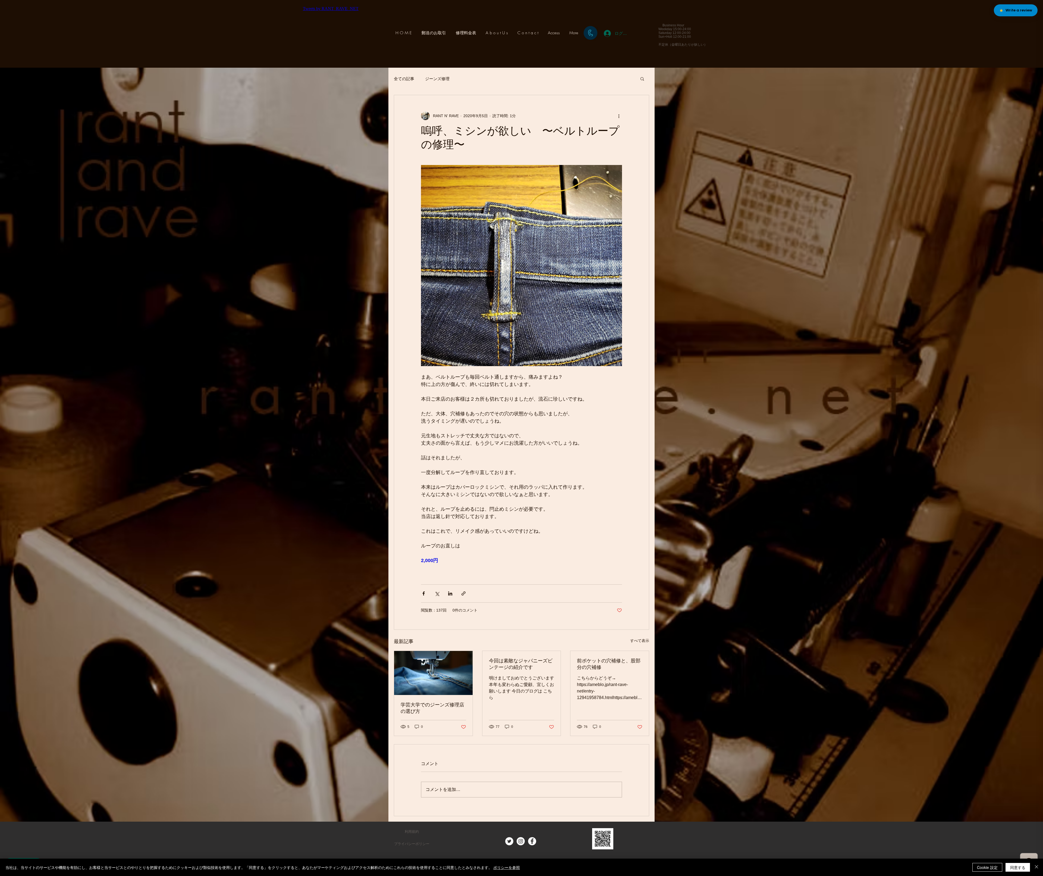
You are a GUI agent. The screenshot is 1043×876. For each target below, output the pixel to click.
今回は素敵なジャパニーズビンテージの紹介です (520, 664)
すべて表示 (639, 640)
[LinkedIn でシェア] (450, 593)
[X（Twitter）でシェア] (436, 593)
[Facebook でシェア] (423, 593)
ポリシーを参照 (506, 867)
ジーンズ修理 (437, 78)
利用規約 (412, 832)
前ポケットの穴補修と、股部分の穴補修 (608, 664)
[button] (642, 78)
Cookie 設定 (987, 867)
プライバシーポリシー (411, 844)
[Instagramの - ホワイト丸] (521, 841)
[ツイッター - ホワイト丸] (509, 841)
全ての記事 (404, 78)
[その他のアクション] (618, 116)
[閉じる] (1036, 867)
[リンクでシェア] (463, 593)
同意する (1017, 867)
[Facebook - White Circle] (532, 841)
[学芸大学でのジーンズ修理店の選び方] (433, 673)
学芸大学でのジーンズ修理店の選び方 (432, 708)
